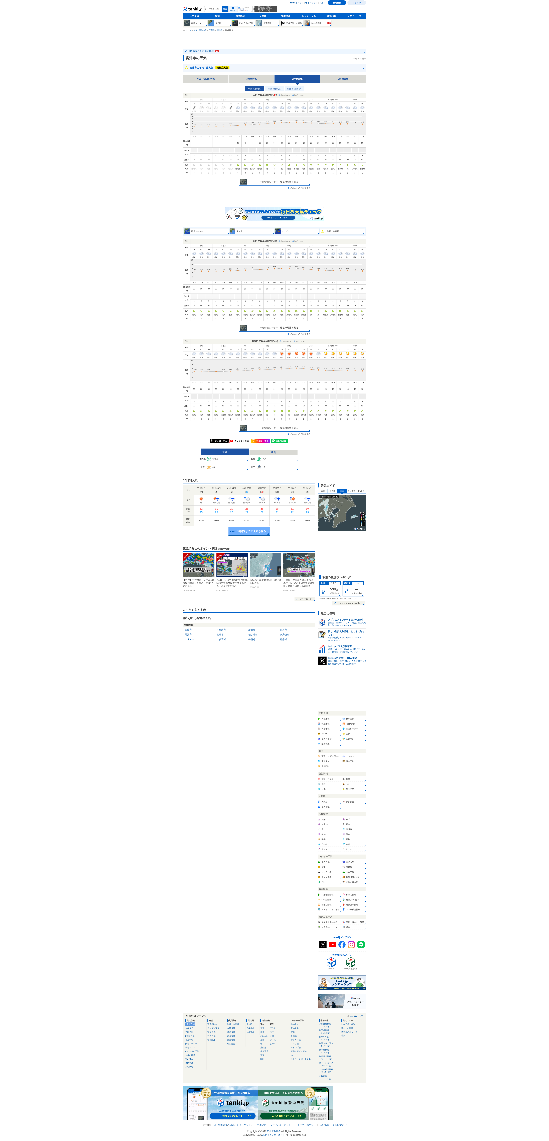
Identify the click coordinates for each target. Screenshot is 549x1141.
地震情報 (231, 1028)
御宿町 (251, 639)
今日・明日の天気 (206, 79)
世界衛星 (250, 1032)
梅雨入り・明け (326, 1044)
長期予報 (189, 1040)
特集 (343, 1035)
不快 (272, 1032)
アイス (273, 1040)
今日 (224, 452)
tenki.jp (193, 9)
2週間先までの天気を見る (251, 531)
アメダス (352, 491)
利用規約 (261, 1125)
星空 (262, 1040)
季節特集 (331, 16)
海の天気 (295, 1028)
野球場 (294, 1036)
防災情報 (240, 16)
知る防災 (231, 1044)
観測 (217, 16)
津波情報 (231, 1032)
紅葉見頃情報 (325, 1057)
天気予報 (194, 16)
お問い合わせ (340, 1125)
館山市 (188, 629)
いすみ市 (189, 639)
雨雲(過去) (212, 1024)
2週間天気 (343, 79)
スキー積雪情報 (326, 1070)
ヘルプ (322, 3)
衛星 (323, 491)
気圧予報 (189, 1032)
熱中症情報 (324, 1051)
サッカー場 (296, 1040)
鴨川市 (283, 629)
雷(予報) (189, 1059)
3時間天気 (251, 79)
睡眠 (262, 1059)
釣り (293, 1055)
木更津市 (221, 629)
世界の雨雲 (190, 1055)
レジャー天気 (309, 16)
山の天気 (295, 1024)
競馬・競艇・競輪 (299, 1051)
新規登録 (337, 3)
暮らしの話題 (347, 1028)
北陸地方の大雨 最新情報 (203, 51)
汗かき (273, 1028)
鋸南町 (283, 639)
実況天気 (211, 1032)
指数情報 (286, 16)
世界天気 (189, 1028)
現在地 (232, 10)
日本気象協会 (220, 1125)
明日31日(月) (274, 88)
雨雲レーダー (191, 1044)
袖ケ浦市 (252, 634)
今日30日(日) (254, 88)
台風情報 (231, 1040)
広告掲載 (324, 1125)
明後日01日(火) (294, 88)
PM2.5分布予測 (192, 1051)
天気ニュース (354, 16)
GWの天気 (324, 1038)
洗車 (262, 1055)
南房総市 (284, 634)
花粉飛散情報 (325, 1025)
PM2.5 (361, 491)
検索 (225, 9)
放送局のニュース (349, 1032)
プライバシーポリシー (281, 1125)
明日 (273, 452)
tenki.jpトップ (296, 3)
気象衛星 (250, 1028)
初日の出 (325, 1077)
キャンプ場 (296, 1047)
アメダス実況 (213, 1028)
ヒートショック (326, 1064)
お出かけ (264, 1036)
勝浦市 (251, 629)
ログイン (357, 3)
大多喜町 (221, 639)
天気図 (263, 16)
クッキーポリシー (306, 1125)
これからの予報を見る (300, 188)
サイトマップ (311, 3)
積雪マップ (190, 1047)
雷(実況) (211, 1040)
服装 (262, 1032)
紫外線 (263, 1047)
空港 (293, 1032)
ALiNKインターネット (239, 1125)
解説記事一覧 (306, 599)
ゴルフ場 (295, 1044)
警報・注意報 (233, 1024)
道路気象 (189, 1063)
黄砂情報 (189, 1067)
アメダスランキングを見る (349, 603)
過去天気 (211, 1036)
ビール (273, 1044)
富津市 (220, 634)
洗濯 (262, 1028)
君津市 (188, 634)
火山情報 (231, 1036)
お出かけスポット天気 (301, 1059)
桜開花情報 (324, 1031)
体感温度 (264, 1051)
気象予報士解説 (348, 1024)
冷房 (272, 1036)
